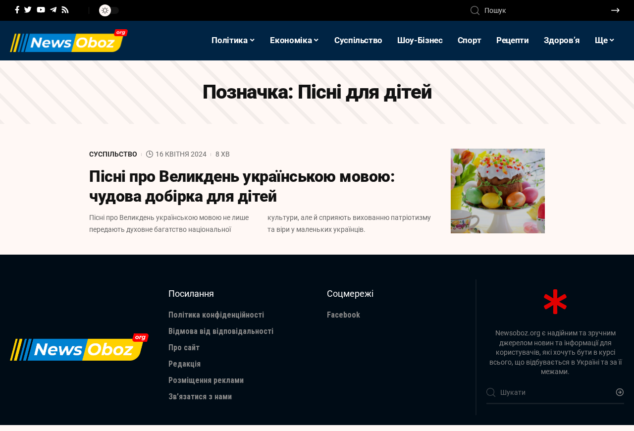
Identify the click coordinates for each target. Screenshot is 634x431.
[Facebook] (17, 9)
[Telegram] (53, 9)
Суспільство (113, 154)
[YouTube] (41, 9)
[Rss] (65, 9)
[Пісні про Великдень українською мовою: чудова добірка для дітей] (498, 191)
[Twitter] (28, 9)
